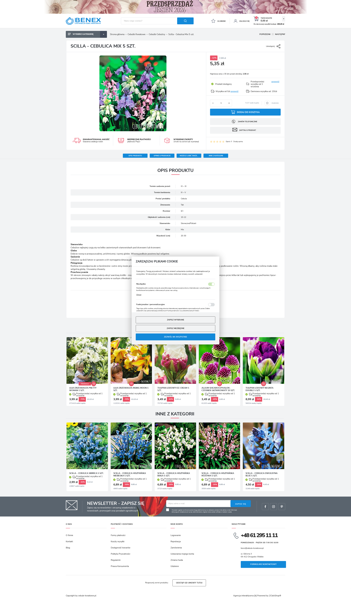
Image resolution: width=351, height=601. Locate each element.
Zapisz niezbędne (175, 328)
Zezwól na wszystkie (175, 337)
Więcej (138, 295)
